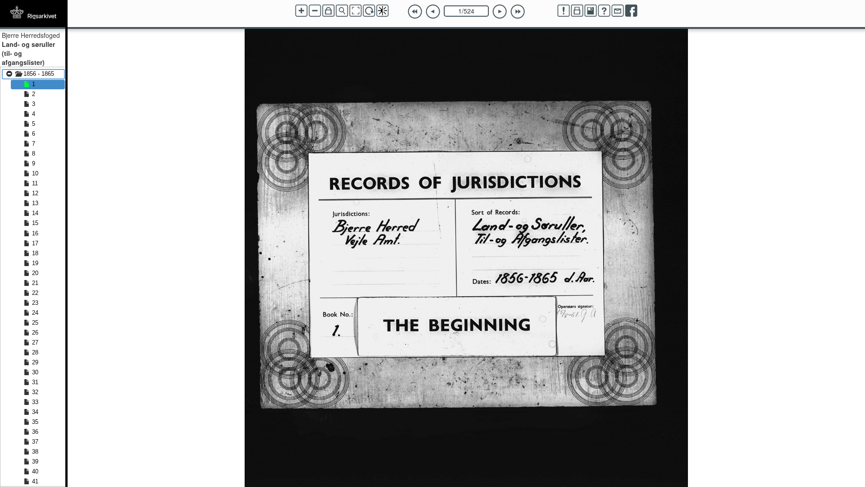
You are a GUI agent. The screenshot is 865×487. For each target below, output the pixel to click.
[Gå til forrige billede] (433, 12)
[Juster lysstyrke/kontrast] (382, 11)
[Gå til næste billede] (499, 12)
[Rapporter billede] (563, 11)
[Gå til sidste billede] (517, 12)
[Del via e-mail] (617, 11)
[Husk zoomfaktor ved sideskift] (328, 11)
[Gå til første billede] (415, 12)
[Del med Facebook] (631, 11)
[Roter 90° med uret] (369, 11)
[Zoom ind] (301, 11)
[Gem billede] (590, 11)
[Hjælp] (604, 11)
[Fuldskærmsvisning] (355, 11)
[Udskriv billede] (577, 11)
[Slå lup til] (342, 11)
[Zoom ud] (315, 11)
